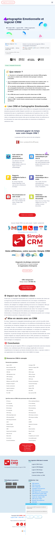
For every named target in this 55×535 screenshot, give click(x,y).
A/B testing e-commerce (33, 414)
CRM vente (31, 379)
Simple (20, 199)
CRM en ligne (31, 372)
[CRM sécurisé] (40, 60)
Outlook (46, 185)
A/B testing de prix (32, 412)
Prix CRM (8, 392)
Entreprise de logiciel (10, 383)
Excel (40, 201)
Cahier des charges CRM (33, 367)
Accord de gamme (32, 440)
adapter (14, 304)
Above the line (9, 433)
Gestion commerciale (10, 385)
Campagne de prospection (38, 488)
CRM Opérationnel (36, 490)
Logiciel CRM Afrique (37, 469)
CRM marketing (9, 376)
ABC (29, 426)
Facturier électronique (33, 383)
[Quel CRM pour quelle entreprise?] (13, 60)
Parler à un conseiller (27, 215)
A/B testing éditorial (10, 417)
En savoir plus (27, 270)
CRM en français (32, 374)
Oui (30, 516)
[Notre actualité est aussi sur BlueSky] (17, 524)
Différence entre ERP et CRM (12, 381)
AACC (30, 419)
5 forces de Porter (32, 405)
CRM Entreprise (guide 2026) (39, 493)
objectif (38, 306)
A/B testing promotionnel (11, 419)
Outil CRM (31, 390)
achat (37, 117)
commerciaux (38, 165)
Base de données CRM (10, 367)
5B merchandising (32, 408)
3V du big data (9, 403)
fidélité (31, 352)
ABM (7, 428)
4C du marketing (32, 403)
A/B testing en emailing (33, 417)
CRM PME (21, 517)
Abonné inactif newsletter (11, 431)
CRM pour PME (32, 376)
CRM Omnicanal (36, 485)
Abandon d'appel (9, 424)
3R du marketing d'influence (34, 401)
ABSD (30, 433)
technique (14, 186)
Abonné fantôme (32, 428)
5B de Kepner (9, 408)
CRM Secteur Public (37, 498)
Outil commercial (9, 390)
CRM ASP (31, 369)
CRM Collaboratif (36, 486)
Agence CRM (9, 365)
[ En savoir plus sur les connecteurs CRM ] (27, 232)
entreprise (37, 137)
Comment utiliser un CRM (38, 475)
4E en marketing (9, 405)
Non (38, 516)
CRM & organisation (30, 27)
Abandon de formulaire (33, 424)
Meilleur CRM (31, 388)
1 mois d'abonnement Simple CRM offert (27, 287)
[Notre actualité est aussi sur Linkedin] (21, 524)
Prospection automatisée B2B (39, 495)
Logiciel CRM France (37, 464)
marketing (26, 304)
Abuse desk (8, 435)
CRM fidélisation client (10, 374)
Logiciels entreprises (10, 388)
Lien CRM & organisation (11, 487)
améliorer (41, 119)
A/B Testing (8, 412)
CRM (42, 44)
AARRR (30, 421)
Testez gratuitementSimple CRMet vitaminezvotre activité (27, 447)
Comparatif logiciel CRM (11, 369)
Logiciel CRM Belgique (37, 467)
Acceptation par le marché (34, 435)
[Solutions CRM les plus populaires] (31, 60)
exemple (40, 308)
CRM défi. (8, 372)
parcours (14, 300)
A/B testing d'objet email (11, 414)
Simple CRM (11, 27)
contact (16, 119)
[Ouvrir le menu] (52, 2)
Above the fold (31, 431)
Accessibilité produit (32, 438)
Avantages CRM (32, 365)
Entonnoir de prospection (33, 381)
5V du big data (9, 410)
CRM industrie (35, 483)
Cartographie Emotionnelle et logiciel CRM (18, 29)
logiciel (21, 467)
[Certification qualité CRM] (27, 254)
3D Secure (8, 401)
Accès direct (8, 438)
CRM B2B (34, 502)
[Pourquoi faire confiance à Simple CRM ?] (21, 60)
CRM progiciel (9, 379)
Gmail (36, 186)
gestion (14, 109)
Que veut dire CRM (32, 392)
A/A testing (31, 410)
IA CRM (14, 483)
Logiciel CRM (19, 27)
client (24, 109)
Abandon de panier (10, 426)
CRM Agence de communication (40, 492)
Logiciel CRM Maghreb (37, 472)
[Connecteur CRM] (27, 228)
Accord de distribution (10, 440)
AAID (7, 421)
